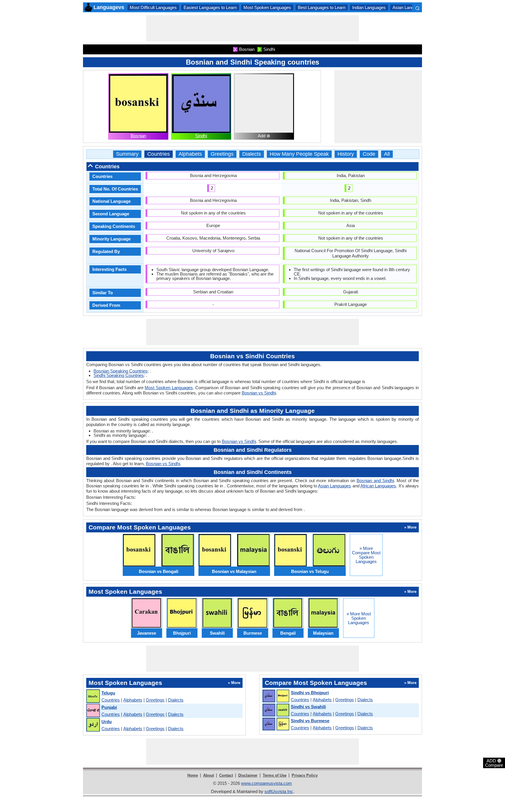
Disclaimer (247, 775)
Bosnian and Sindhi (375, 480)
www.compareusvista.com (266, 783)
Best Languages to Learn (321, 7)
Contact (226, 775)
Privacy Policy (305, 775)
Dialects (251, 154)
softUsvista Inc (278, 791)
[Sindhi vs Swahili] (275, 710)
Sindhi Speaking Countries (119, 375)
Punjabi (109, 707)
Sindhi (201, 135)
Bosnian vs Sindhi (259, 392)
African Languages (378, 485)
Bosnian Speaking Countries (121, 370)
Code (369, 154)
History (346, 154)
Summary (127, 154)
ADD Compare (494, 763)
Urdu (106, 721)
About (208, 775)
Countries (158, 154)
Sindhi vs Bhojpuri (310, 692)
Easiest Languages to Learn (210, 7)
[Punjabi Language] (92, 711)
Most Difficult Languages (153, 7)
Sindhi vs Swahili (308, 706)
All (387, 154)
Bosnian (138, 135)
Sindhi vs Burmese (310, 720)
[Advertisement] (252, 28)
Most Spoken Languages (267, 7)
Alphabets (190, 154)
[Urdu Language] (92, 725)
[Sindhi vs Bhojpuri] (275, 696)
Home (192, 775)
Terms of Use (274, 775)
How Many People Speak (299, 154)
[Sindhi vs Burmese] (275, 724)
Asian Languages (409, 7)
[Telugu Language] (92, 696)
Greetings (222, 154)
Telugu (108, 692)
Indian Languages (369, 7)
